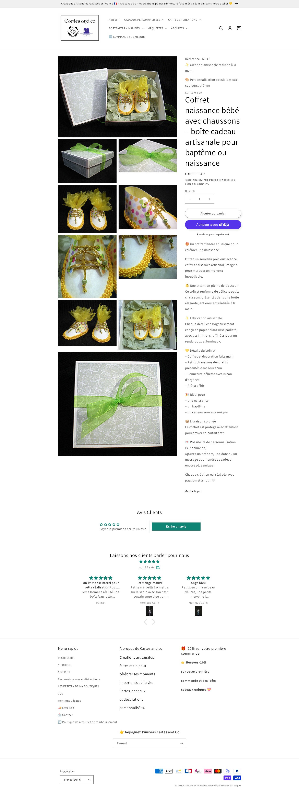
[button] (144, 19)
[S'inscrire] (181, 743)
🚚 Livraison (66, 708)
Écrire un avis (176, 526)
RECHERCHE (65, 658)
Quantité (190, 191)
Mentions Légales (69, 700)
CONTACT (64, 672)
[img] (149, 562)
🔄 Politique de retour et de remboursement (87, 722)
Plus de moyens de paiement (213, 234)
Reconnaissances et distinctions (79, 679)
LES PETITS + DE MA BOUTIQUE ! (78, 686)
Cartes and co (189, 785)
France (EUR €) (72, 779)
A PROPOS (64, 665)
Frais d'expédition (212, 179)
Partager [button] (195, 491)
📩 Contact (65, 715)
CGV (60, 693)
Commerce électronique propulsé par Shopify (219, 785)
